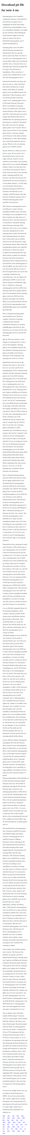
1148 (19, 1122)
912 (21, 1120)
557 (4, 1118)
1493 (18, 1131)
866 (16, 1128)
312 (21, 1128)
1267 (8, 1118)
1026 (4, 1122)
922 (12, 1120)
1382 (9, 1122)
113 (12, 1124)
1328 (8, 1126)
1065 (4, 1115)
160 (4, 1126)
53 (22, 1126)
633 (17, 1124)
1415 (18, 1118)
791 (8, 1124)
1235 (8, 1131)
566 (8, 1120)
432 (21, 1124)
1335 (13, 1118)
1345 (13, 1131)
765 (12, 1128)
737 (4, 1128)
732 (4, 1131)
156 (24, 1122)
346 (13, 1115)
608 (4, 1120)
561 (18, 1126)
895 (23, 1131)
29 (7, 1128)
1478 (14, 1122)
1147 (4, 1133)
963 (9, 1115)
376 (26, 1124)
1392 (22, 1115)
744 (17, 1120)
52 (25, 1128)
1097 (23, 1118)
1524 (13, 1126)
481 (4, 1124)
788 (18, 1115)
